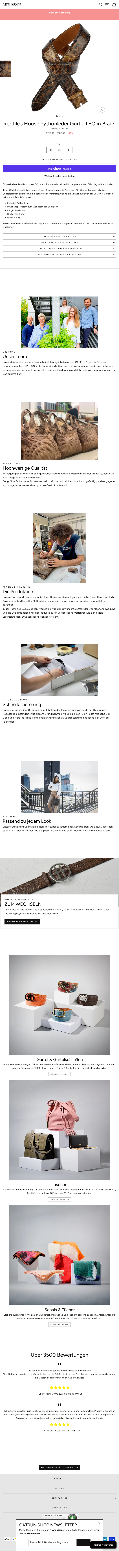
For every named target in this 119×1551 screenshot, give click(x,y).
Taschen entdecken (59, 1199)
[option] (59, 13)
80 (50, 150)
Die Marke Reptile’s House (59, 236)
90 (69, 150)
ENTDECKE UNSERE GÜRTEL (22, 922)
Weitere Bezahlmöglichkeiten (59, 176)
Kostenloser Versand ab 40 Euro (59, 254)
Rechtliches (59, 1498)
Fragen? (59, 1479)
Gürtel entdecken (59, 1074)
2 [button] (60, 116)
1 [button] (57, 116)
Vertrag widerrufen (103, 1545)
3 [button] (63, 116)
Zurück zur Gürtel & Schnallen (61, 1467)
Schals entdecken (59, 1324)
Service (59, 1488)
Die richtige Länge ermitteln (59, 242)
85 (59, 150)
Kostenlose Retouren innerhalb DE (60, 248)
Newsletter (59, 1507)
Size (59, 144)
